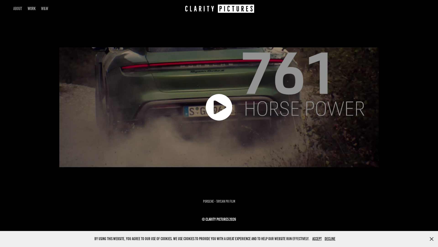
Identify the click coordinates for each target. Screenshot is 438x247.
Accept (317, 238)
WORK (32, 8)
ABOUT (17, 8)
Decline (330, 238)
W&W (44, 8)
